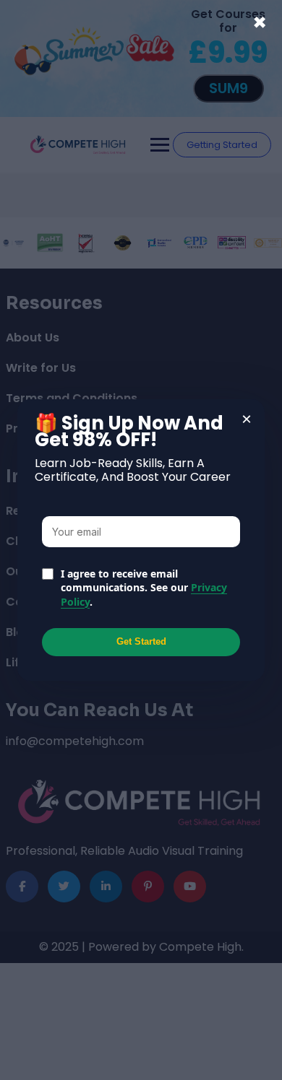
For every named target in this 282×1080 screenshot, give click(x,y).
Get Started (141, 641)
